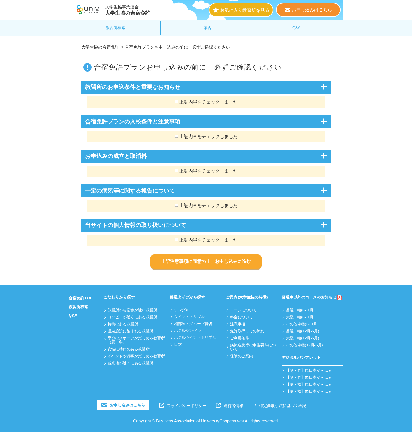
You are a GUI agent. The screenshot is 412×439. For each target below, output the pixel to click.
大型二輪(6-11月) (300, 317)
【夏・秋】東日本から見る (309, 384)
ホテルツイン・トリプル (195, 337)
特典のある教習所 (123, 324)
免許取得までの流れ (247, 331)
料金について (241, 317)
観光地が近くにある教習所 (130, 363)
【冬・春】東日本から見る (309, 370)
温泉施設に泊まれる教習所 (130, 331)
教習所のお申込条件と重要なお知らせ (132, 87)
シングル (181, 310)
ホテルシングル (187, 330)
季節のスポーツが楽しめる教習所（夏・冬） (136, 340)
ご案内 (206, 28)
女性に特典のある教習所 (128, 349)
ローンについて (243, 310)
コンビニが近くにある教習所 (132, 317)
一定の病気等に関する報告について (130, 190)
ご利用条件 (239, 338)
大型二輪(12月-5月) (302, 338)
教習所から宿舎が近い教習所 (132, 310)
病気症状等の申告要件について (253, 347)
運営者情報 (233, 405)
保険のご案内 (241, 356)
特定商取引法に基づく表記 (282, 405)
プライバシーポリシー (186, 405)
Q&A (296, 28)
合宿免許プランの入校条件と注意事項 (132, 121)
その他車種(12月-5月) (304, 345)
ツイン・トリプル (189, 316)
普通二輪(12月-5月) (302, 331)
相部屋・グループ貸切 (193, 323)
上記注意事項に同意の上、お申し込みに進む (206, 261)
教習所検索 (115, 28)
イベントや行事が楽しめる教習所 (136, 356)
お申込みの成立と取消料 (116, 156)
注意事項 (237, 324)
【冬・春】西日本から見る (309, 377)
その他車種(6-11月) (302, 324)
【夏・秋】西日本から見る (309, 391)
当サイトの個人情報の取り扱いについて (135, 225)
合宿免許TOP (80, 298)
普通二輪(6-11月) (300, 310)
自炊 (178, 344)
